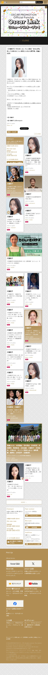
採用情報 (25, 637)
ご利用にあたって (18, 637)
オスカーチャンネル (30, 589)
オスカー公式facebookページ (15, 610)
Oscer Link (9, 569)
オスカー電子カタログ (13, 589)
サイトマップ (9, 637)
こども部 (9, 620)
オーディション (29, 620)
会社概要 (8, 639)
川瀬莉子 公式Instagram (15, 120)
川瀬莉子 (11, 117)
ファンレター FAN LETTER (33, 516)
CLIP (12, 132)
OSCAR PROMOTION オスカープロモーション (4, 2)
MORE (24, 502)
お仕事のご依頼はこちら (34, 637)
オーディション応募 (33, 544)
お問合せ (15, 162)
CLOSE (37, 134)
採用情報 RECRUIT (33, 527)
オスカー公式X (29, 569)
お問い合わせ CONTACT (15, 542)
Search (39, 2)
